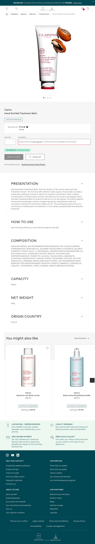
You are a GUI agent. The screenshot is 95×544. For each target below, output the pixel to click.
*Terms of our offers (19, 521)
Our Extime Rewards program (63, 480)
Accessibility (35, 526)
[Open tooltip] (27, 127)
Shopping (14, 14)
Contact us (11, 484)
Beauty (23, 14)
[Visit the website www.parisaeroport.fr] (47, 537)
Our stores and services (60, 477)
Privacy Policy (79, 521)
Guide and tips (12, 469)
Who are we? (11, 494)
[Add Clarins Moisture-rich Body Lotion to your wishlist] (47, 348)
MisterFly (54, 509)
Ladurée (53, 513)
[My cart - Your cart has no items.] (88, 8)
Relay (52, 502)
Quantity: (7, 137)
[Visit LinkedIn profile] (17, 455)
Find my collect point (15, 477)
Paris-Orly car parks (58, 469)
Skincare (32, 14)
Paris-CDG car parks (58, 466)
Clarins (8, 110)
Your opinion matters (15, 513)
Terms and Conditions (58, 521)
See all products (80, 338)
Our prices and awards (15, 502)
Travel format (44, 14)
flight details (37, 142)
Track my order (12, 473)
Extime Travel (56, 498)
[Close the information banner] (93, 1)
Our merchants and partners (18, 505)
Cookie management (55, 526)
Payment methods (14, 480)
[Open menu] (7, 8)
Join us (9, 509)
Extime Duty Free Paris (33, 164)
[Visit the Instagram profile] (7, 455)
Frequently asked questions (18, 466)
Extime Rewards (13, 498)
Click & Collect (56, 473)
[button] (47, 56)
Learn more (77, 3)
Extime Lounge (56, 505)
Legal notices (38, 521)
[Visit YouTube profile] (12, 455)
